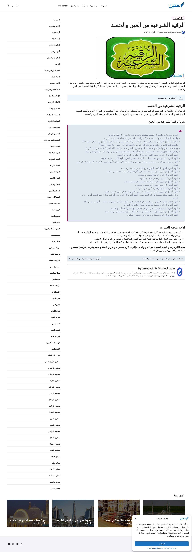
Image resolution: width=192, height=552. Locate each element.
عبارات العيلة (55, 286)
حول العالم (56, 241)
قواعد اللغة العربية (53, 343)
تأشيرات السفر (54, 203)
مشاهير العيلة (55, 450)
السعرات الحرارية (53, 115)
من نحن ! (93, 6)
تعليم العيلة (56, 222)
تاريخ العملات (55, 210)
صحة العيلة (56, 279)
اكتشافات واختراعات (52, 89)
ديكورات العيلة (54, 260)
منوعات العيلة (55, 482)
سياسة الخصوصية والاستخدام (155, 548)
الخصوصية (103, 6)
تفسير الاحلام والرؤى (52, 229)
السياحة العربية (54, 127)
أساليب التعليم (54, 45)
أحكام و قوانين (54, 26)
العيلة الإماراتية (54, 153)
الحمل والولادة (54, 108)
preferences (63, 6)
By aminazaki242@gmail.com (169, 32)
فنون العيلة (56, 305)
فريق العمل (75, 6)
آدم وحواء (56, 20)
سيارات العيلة (55, 273)
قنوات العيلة (55, 336)
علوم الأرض (55, 292)
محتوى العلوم (55, 425)
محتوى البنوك (55, 381)
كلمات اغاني (55, 349)
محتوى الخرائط (54, 387)
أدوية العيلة (56, 32)
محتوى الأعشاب (54, 368)
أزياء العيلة (56, 39)
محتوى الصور (55, 418)
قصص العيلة (55, 330)
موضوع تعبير (55, 488)
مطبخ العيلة (55, 456)
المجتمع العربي (54, 191)
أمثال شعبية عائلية (53, 58)
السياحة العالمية (54, 121)
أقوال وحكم (55, 51)
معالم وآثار (56, 463)
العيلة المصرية (54, 172)
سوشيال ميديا (55, 267)
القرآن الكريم (55, 178)
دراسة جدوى (55, 254)
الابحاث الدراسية (54, 102)
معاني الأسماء (55, 469)
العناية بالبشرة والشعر (52, 140)
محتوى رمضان (54, 444)
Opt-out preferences (170, 548)
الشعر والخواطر (54, 134)
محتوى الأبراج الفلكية (52, 362)
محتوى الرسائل (54, 400)
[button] (136, 518)
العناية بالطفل (55, 146)
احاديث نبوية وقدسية (52, 70)
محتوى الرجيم (54, 393)
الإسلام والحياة (178, 18)
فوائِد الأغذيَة (55, 311)
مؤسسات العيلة (54, 355)
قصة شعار (56, 324)
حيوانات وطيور (54, 248)
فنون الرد (56, 298)
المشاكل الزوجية (53, 197)
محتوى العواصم (54, 431)
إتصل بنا (85, 6)
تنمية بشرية (55, 235)
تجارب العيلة (55, 216)
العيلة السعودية (54, 159)
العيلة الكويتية (55, 165)
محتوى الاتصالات (54, 374)
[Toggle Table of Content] (180, 98)
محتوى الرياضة (54, 406)
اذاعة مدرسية (55, 83)
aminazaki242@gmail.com (158, 268)
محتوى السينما (54, 412)
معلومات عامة (54, 475)
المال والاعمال (54, 184)
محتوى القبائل (55, 437)
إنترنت (57, 64)
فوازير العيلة (55, 317)
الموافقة (162, 544)
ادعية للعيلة (55, 77)
